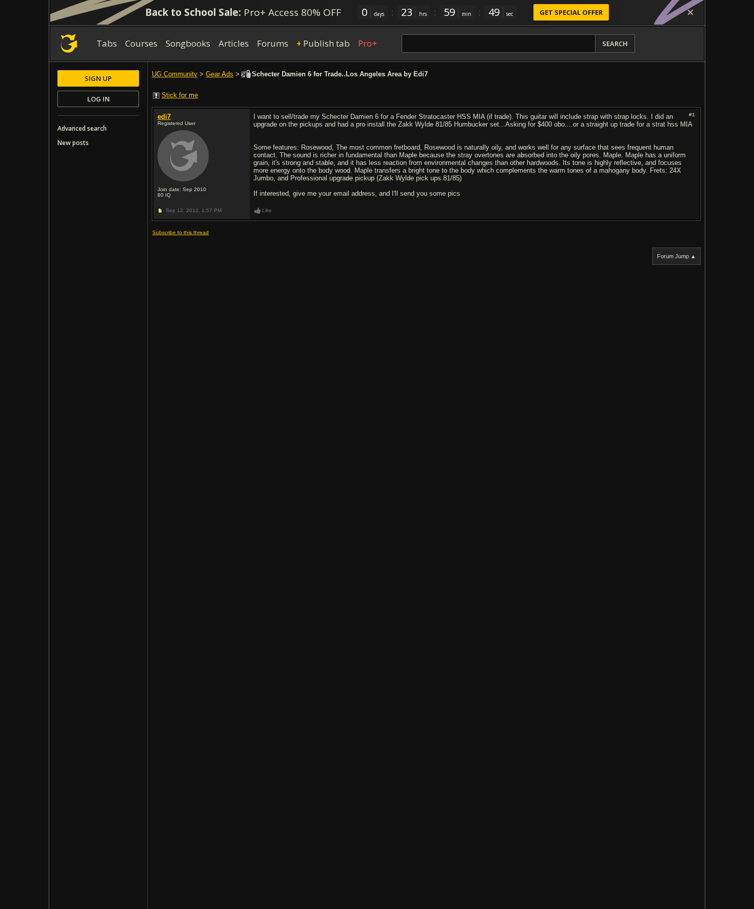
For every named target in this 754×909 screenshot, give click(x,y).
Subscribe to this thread (180, 232)
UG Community (174, 74)
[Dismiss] (690, 12)
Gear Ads (219, 74)
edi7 (164, 116)
